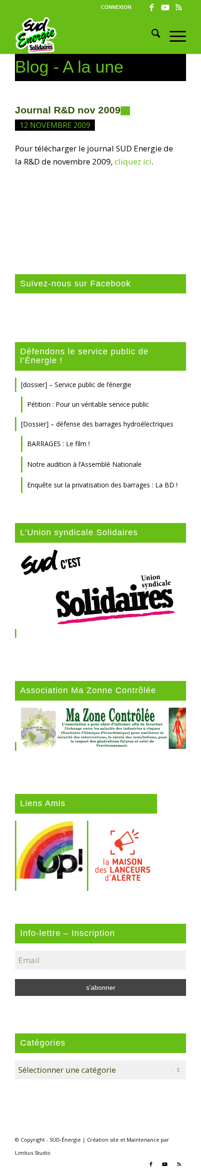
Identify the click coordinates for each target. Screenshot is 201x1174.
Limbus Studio (32, 1152)
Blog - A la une (69, 66)
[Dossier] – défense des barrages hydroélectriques (97, 423)
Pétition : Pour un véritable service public (88, 404)
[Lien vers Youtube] (165, 7)
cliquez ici (133, 161)
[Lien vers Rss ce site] (179, 7)
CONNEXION (116, 6)
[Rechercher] (151, 35)
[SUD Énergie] (83, 35)
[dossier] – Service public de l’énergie (76, 384)
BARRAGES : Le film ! (58, 443)
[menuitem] (116, 7)
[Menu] (173, 35)
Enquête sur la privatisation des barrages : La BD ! (102, 484)
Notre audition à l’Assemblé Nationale (84, 464)
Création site (103, 1139)
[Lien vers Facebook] (151, 7)
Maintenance (143, 1139)
